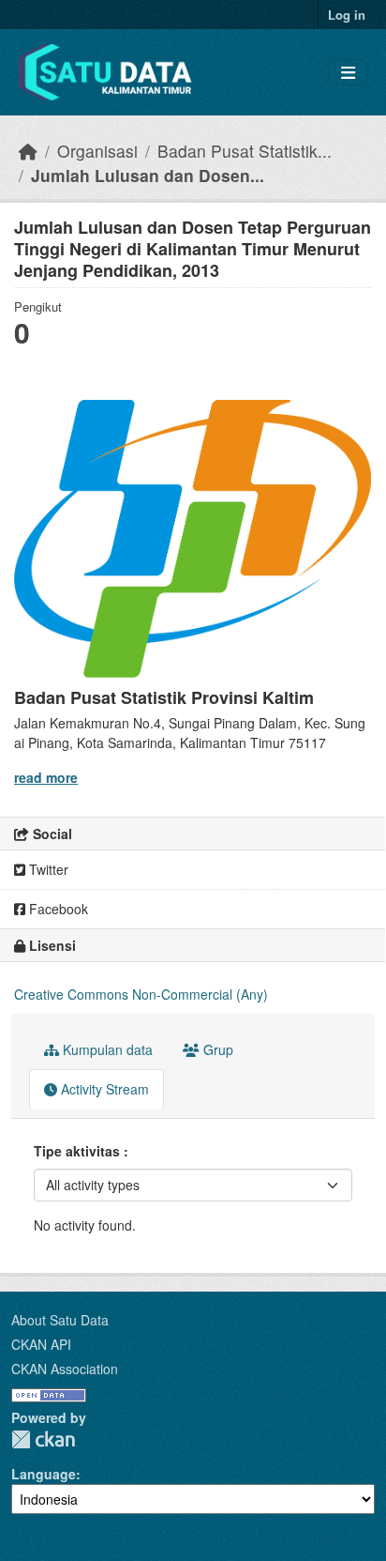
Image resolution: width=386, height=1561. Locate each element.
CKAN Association (64, 1368)
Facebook (56, 908)
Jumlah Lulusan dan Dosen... (147, 175)
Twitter (46, 869)
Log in (346, 14)
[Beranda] (28, 150)
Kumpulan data (106, 1049)
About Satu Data (60, 1319)
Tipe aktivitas (79, 1150)
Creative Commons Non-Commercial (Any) (141, 994)
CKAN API (41, 1344)
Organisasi (97, 150)
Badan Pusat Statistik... (244, 150)
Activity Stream (103, 1088)
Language (43, 1473)
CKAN (43, 1439)
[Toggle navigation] (348, 72)
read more (46, 777)
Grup (216, 1049)
